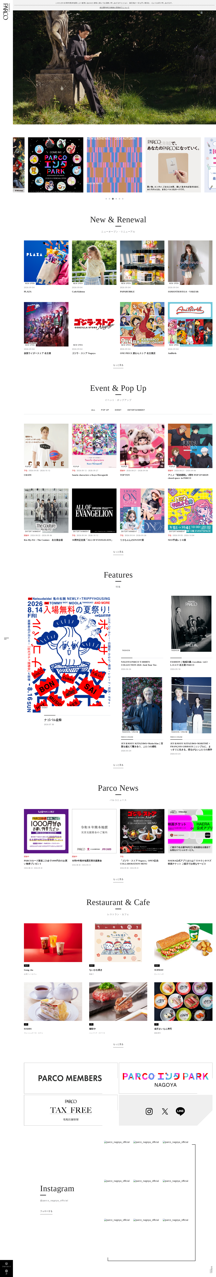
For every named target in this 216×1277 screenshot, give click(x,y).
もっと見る (118, 365)
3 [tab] (112, 199)
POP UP (105, 410)
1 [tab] (106, 199)
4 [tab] (116, 199)
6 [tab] (122, 199)
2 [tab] (109, 199)
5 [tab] (119, 199)
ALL (93, 410)
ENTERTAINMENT (136, 410)
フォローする (46, 1211)
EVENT (118, 410)
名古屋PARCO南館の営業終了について (114, 7)
